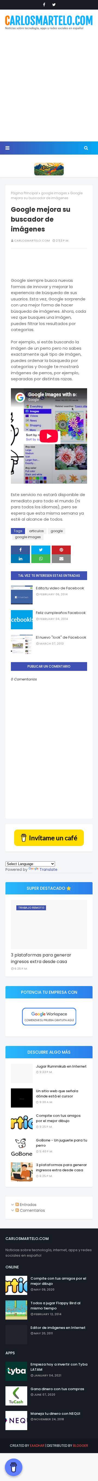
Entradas (27, 1204)
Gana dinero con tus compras (57, 1389)
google (57, 531)
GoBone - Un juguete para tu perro (61, 1143)
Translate (48, 869)
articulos (36, 531)
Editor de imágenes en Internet (57, 1327)
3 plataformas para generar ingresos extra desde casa (41, 958)
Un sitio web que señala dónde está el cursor (57, 1093)
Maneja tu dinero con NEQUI (55, 1413)
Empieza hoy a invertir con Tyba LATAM (58, 1367)
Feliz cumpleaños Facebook (61, 612)
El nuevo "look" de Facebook (61, 637)
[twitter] (54, 4)
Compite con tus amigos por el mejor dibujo (58, 1118)
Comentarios (32, 1210)
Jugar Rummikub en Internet (61, 1066)
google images (54, 193)
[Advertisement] (49, 86)
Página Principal (24, 193)
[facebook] (44, 4)
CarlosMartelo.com (32, 240)
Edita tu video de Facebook (60, 588)
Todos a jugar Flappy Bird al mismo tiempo (55, 1305)
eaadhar (37, 1445)
